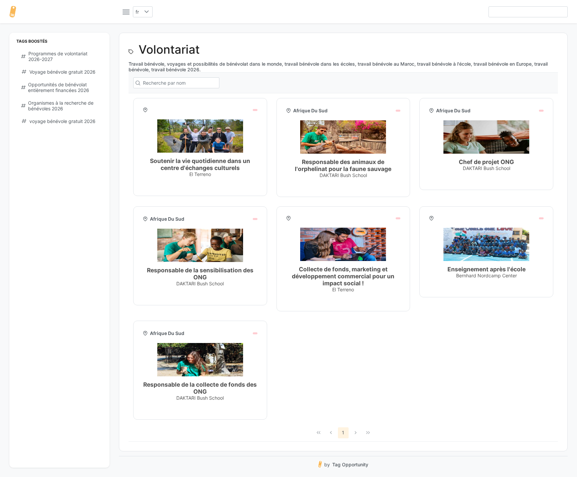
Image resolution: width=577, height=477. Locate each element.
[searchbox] (528, 11)
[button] (146, 12)
